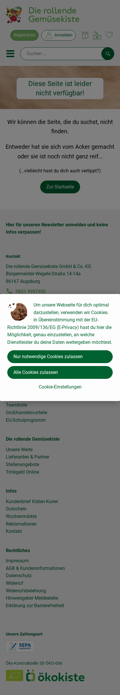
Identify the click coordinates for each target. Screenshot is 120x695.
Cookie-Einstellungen (60, 387)
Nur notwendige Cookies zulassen (48, 356)
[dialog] (60, 347)
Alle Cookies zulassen (35, 372)
